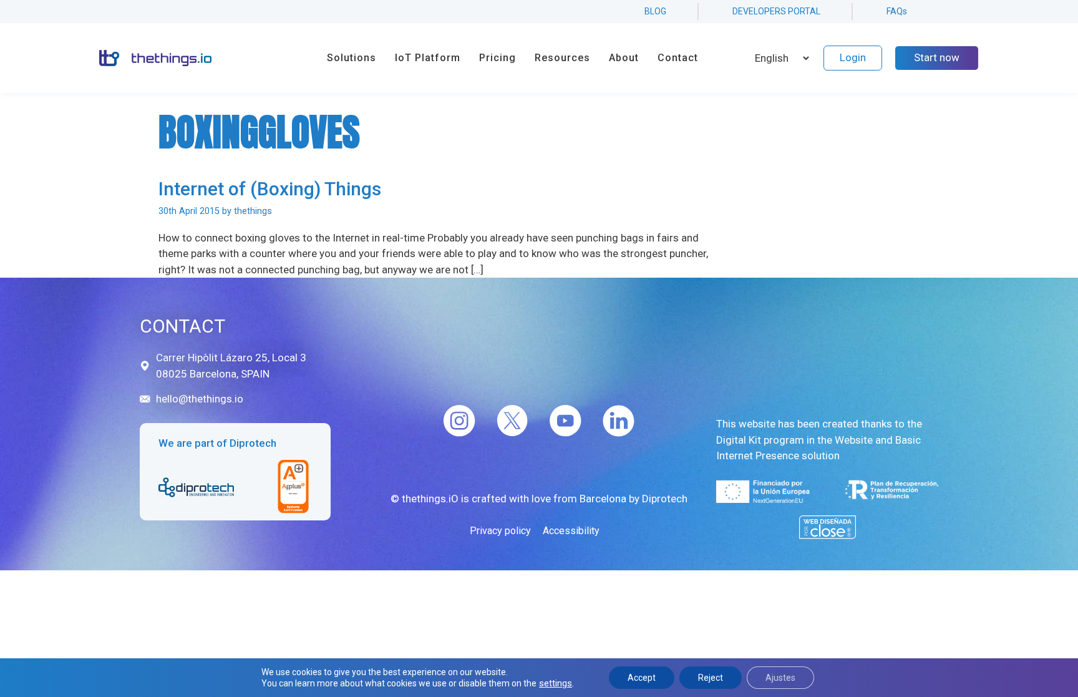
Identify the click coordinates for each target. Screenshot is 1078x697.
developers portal (776, 11)
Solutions (351, 58)
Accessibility (571, 531)
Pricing (497, 58)
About (624, 58)
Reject (710, 678)
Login (853, 57)
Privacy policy (500, 531)
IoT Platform (427, 58)
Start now (936, 57)
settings (555, 683)
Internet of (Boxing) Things (269, 189)
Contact (678, 58)
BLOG (655, 11)
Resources (562, 58)
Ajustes (780, 678)
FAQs (896, 11)
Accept (642, 678)
